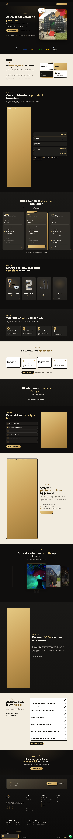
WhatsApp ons (52, 783)
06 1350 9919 (13, 715)
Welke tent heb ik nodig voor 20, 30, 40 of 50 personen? (43, 703)
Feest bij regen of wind (41, 822)
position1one (65, 837)
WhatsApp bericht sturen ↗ (12, 713)
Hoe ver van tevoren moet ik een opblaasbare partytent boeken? (46, 731)
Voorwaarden (57, 799)
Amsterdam (8, 822)
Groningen (8, 833)
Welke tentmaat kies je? (31, 824)
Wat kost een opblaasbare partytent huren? (41, 699)
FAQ (27, 808)
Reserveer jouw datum (13, 446)
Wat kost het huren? (30, 822)
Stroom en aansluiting (41, 824)
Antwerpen (18, 829)
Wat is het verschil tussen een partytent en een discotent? (44, 738)
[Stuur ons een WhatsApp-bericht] (70, 836)
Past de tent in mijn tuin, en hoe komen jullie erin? (42, 710)
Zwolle (17, 827)
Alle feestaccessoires (12, 302)
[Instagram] (10, 808)
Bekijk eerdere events (36, 596)
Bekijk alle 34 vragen (36, 743)
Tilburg (7, 831)
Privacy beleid (57, 801)
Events (27, 804)
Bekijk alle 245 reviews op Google (36, 399)
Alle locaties (18, 831)
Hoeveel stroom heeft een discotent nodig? (41, 724)
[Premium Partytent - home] (12, 4)
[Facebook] (12, 808)
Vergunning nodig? (30, 827)
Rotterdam (8, 824)
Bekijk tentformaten (25, 30)
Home (27, 797)
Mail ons (62, 783)
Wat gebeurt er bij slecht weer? (38, 720)
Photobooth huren (46, 512)
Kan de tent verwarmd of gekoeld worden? (41, 713)
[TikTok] (7, 808)
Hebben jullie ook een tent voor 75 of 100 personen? (43, 706)
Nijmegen (18, 824)
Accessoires (28, 799)
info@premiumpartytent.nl (47, 799)
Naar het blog (40, 827)
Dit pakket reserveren (12, 246)
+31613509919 (45, 797)
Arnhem (17, 822)
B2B (27, 806)
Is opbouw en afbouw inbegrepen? (39, 727)
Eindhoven (8, 829)
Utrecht (7, 827)
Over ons (28, 801)
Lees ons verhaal (36, 656)
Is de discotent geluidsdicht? (37, 717)
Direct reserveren (12, 30)
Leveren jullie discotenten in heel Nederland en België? (43, 734)
